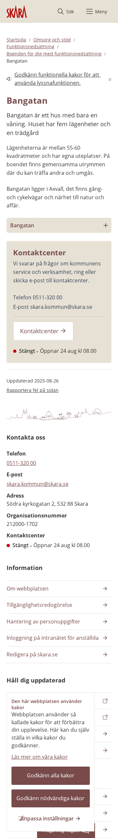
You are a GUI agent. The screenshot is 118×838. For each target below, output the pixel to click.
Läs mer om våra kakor (39, 756)
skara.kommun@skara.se (38, 483)
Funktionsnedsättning (30, 46)
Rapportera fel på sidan (33, 390)
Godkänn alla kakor (50, 775)
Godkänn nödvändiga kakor (50, 798)
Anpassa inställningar (47, 818)
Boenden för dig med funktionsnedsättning (54, 54)
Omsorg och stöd (52, 40)
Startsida (16, 40)
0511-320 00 (21, 463)
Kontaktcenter (39, 331)
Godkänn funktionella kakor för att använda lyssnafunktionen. (54, 79)
